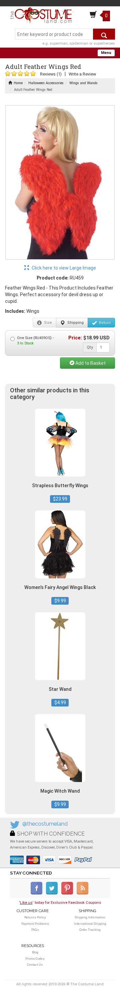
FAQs (35, 929)
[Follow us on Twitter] (53, 893)
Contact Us (35, 964)
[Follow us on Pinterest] (68, 893)
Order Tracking (90, 929)
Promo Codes (35, 958)
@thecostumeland (45, 824)
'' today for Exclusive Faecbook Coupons (60, 902)
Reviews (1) (51, 74)
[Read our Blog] (83, 893)
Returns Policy (35, 917)
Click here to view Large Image (63, 268)
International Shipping (90, 923)
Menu (106, 53)
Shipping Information (90, 917)
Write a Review (82, 74)
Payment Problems (35, 923)
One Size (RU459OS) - (35, 340)
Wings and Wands (83, 83)
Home (18, 83)
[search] (104, 34)
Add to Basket (90, 363)
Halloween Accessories (46, 83)
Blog (35, 952)
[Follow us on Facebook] (38, 893)
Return (104, 322)
